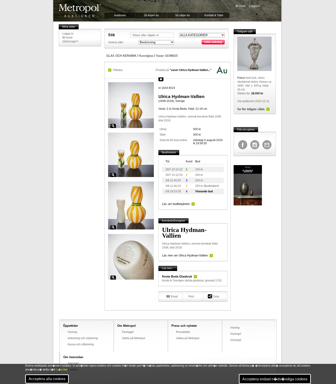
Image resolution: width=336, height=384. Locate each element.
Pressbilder (183, 332)
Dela (216, 296)
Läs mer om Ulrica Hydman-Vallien (185, 255)
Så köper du (151, 15)
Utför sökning (213, 42)
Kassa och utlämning (81, 344)
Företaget (128, 332)
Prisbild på (183, 70)
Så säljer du (182, 15)
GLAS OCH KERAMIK (121, 55)
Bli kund (240, 6)
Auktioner (120, 15)
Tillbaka (118, 70)
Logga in (254, 6)
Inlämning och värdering (83, 338)
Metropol (80, 10)
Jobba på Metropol (133, 338)
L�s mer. (62, 369)
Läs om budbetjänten (176, 204)
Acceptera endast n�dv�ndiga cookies (274, 379)
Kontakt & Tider (213, 15)
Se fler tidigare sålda (250, 109)
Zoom (113, 126)
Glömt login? (70, 41)
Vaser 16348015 (167, 55)
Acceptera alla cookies (47, 379)
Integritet (73, 363)
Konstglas (146, 55)
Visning (72, 332)
